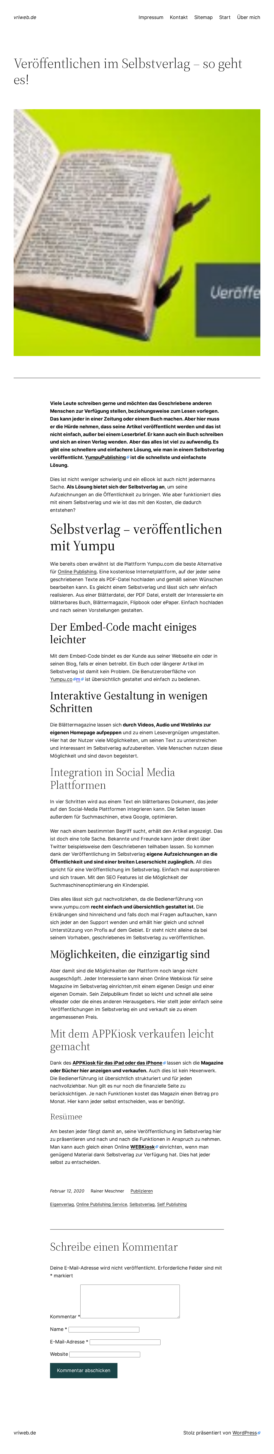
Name (58, 1329)
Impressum (151, 17)
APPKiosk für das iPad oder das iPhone (117, 1063)
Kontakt (179, 17)
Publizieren (142, 1191)
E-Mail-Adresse (69, 1342)
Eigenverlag (62, 1204)
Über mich (248, 17)
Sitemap (203, 17)
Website (59, 1354)
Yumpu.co (61, 679)
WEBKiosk (142, 1147)
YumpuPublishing (105, 457)
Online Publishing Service (101, 1204)
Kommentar (65, 1316)
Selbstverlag (142, 1204)
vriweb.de (25, 17)
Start (225, 17)
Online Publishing (77, 571)
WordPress (245, 1433)
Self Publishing (172, 1204)
